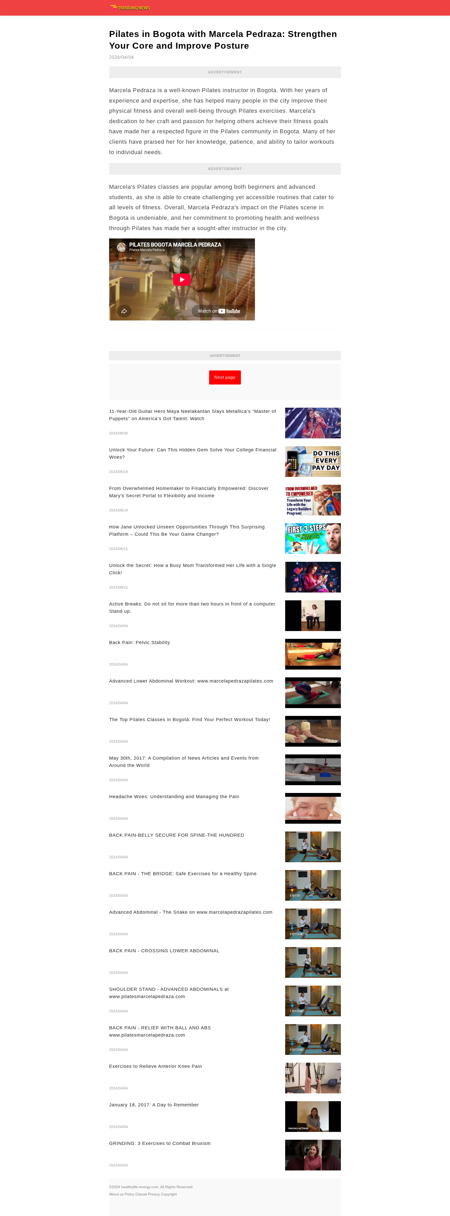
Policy (129, 1194)
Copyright (169, 1194)
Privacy (154, 1194)
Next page (225, 377)
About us (116, 1194)
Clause (141, 1194)
